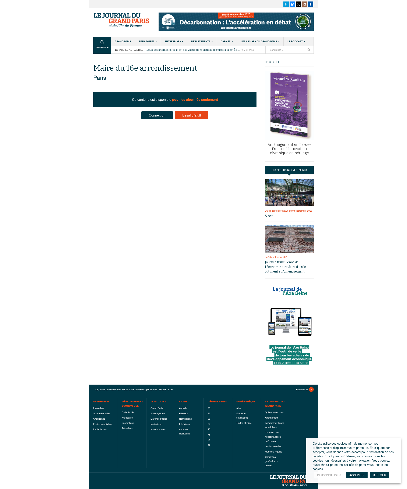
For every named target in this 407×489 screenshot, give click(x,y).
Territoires (146, 41)
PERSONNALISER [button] (329, 475)
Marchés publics (159, 418)
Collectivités (128, 412)
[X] (298, 4)
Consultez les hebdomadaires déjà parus (273, 437)
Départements (200, 41)
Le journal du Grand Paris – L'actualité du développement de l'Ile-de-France (122, 20)
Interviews (184, 424)
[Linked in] (286, 4)
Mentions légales (273, 451)
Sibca (269, 216)
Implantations (100, 429)
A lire (238, 408)
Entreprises (173, 41)
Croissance (99, 418)
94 (209, 424)
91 (209, 439)
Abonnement (271, 417)
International (128, 422)
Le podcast (295, 41)
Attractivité (127, 417)
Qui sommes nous (274, 412)
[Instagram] (304, 4)
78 (209, 434)
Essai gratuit (191, 115)
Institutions (156, 424)
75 (209, 408)
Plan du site (302, 389)
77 (209, 413)
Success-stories (101, 413)
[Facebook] (310, 4)
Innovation (98, 408)
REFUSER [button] (379, 475)
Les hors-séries (273, 446)
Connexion (157, 115)
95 (209, 429)
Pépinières (127, 428)
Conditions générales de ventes (271, 461)
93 (209, 418)
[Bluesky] (292, 4)
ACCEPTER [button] (356, 475)
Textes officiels (244, 422)
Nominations (185, 418)
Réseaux (183, 413)
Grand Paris (123, 41)
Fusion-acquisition (102, 424)
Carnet (225, 41)
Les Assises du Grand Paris (259, 41)
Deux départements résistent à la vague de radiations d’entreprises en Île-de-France (192, 50)
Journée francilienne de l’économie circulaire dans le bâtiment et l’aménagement (285, 266)
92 (209, 445)
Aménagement (158, 413)
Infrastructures (158, 429)
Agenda (183, 408)
